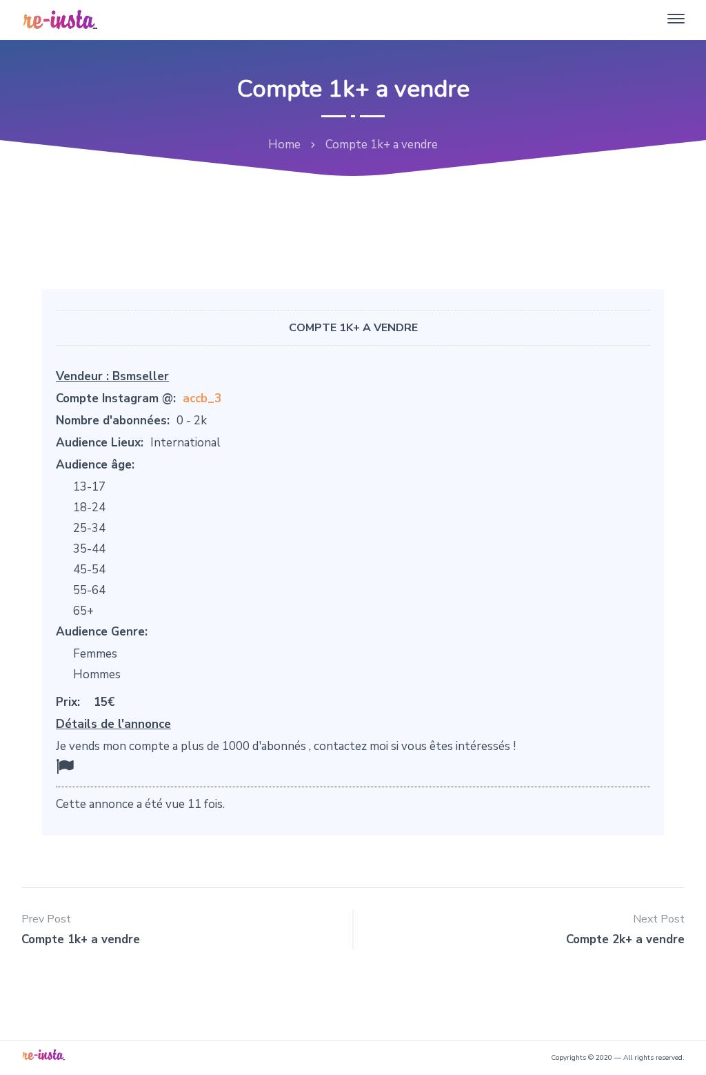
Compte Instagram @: (116, 398)
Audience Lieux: (99, 443)
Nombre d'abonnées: (113, 420)
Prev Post (46, 919)
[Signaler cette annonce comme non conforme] (65, 767)
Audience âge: (95, 465)
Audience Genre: (102, 632)
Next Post (659, 919)
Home (284, 144)
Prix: (68, 702)
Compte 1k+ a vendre (353, 327)
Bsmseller (140, 376)
